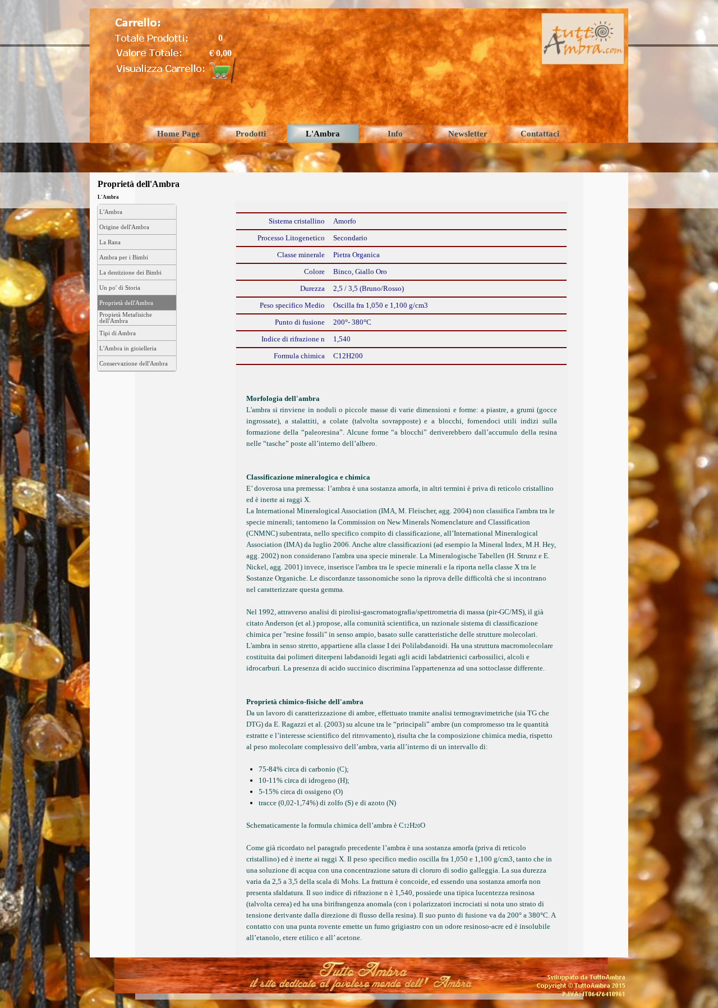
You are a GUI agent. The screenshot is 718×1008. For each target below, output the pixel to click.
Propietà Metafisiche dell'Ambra (125, 318)
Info (395, 133)
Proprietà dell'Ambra (126, 303)
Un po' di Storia (119, 288)
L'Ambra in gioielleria (128, 348)
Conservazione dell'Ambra (133, 364)
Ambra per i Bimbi (123, 257)
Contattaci (540, 133)
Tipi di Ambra (117, 333)
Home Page (178, 133)
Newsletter (467, 133)
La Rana (110, 242)
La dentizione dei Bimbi (130, 273)
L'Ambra (323, 133)
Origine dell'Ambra (124, 227)
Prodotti (251, 133)
